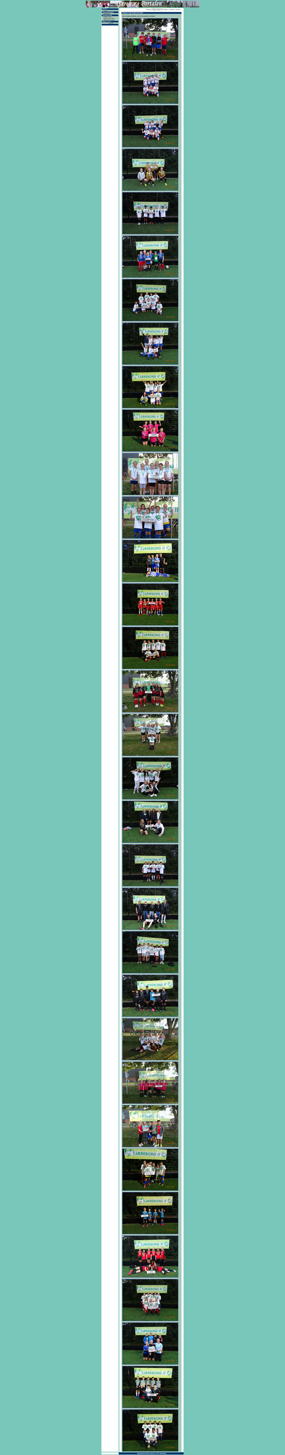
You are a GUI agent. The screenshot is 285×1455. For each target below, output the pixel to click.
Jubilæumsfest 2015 (108, 18)
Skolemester (106, 13)
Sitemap (172, 9)
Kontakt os (166, 9)
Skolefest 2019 (107, 17)
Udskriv (178, 9)
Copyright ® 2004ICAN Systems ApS (110, 1453)
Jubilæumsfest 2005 (108, 20)
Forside (105, 10)
